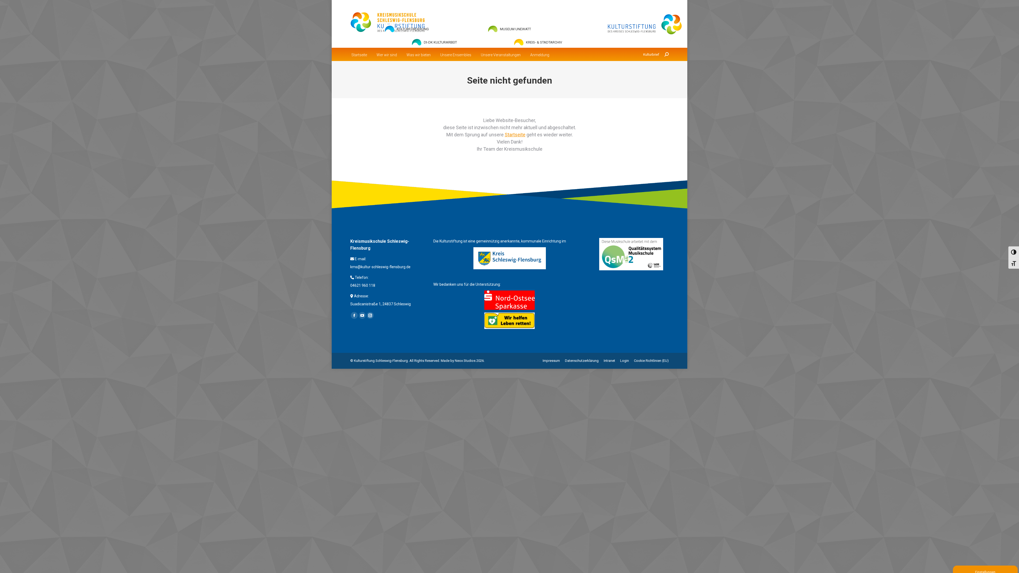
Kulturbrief (651, 55)
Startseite (515, 134)
